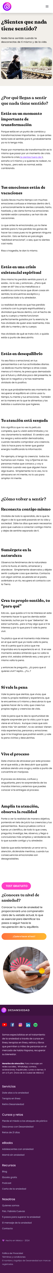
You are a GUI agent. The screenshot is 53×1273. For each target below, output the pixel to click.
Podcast (6, 1183)
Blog (4, 1171)
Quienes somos (10, 1205)
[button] (47, 6)
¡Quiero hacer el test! (24, 936)
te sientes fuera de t (31, 157)
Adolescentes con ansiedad (17, 1149)
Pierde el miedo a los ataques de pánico (24, 1121)
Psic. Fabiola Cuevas (13, 1211)
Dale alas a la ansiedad (15, 1092)
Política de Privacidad (12, 1253)
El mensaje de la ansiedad (17, 1222)
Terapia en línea (11, 1098)
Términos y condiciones (13, 1256)
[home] (7, 6)
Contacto (7, 1228)
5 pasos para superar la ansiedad (21, 1217)
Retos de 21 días (11, 1132)
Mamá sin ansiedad (13, 1154)
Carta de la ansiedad (14, 1188)
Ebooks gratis (9, 1177)
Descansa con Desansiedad (17, 1126)
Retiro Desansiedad (13, 1104)
